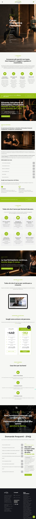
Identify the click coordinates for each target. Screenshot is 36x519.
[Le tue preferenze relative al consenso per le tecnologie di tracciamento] (35, 389)
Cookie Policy (15, 502)
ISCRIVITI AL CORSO (11, 351)
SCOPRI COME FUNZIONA (6, 268)
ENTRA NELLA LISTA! (5, 116)
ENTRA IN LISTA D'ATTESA (24, 351)
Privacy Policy (15, 501)
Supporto (27, 474)
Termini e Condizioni (16, 500)
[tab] (18, 163)
